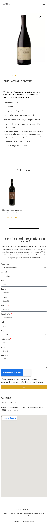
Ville (3, 322)
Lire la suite (12, 218)
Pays (3, 331)
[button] (44, 4)
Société (4, 297)
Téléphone (5, 339)
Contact (16, 521)
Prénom (4, 289)
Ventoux (15, 76)
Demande (5, 356)
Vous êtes (5, 264)
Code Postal (6, 314)
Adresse (4, 306)
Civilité (4, 272)
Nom (3, 281)
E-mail (4, 347)
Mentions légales (28, 521)
